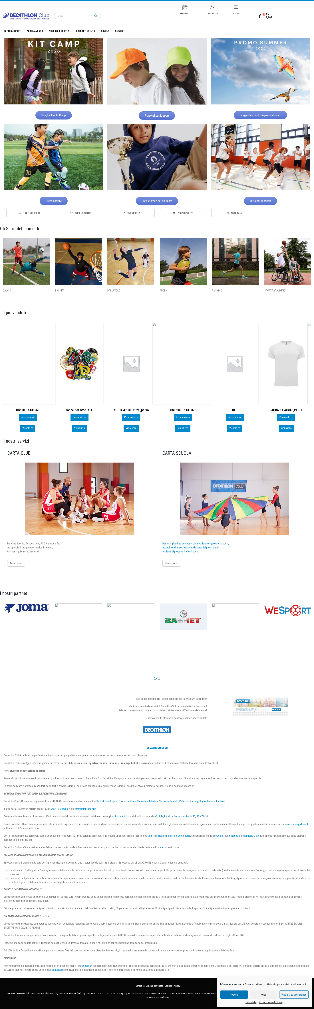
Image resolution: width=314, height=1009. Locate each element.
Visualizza (27, 428)
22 (194, 816)
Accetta (234, 994)
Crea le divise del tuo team (157, 201)
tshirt (150, 835)
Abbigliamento (35, 31)
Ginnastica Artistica (147, 801)
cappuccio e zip (250, 835)
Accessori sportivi (59, 31)
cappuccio (234, 835)
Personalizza (28, 417)
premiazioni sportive (85, 809)
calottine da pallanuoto (297, 824)
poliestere (171, 835)
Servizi (119, 31)
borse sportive (181, 816)
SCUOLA (105, 31)
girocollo (219, 835)
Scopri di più (16, 563)
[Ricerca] (96, 16)
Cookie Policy (251, 1002)
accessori (87, 965)
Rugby (203, 801)
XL (169, 816)
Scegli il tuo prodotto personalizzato (260, 115)
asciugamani (118, 816)
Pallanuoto (172, 801)
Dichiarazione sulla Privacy (271, 1002)
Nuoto (162, 801)
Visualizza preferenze (294, 994)
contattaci (57, 969)
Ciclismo (131, 801)
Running (194, 801)
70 (202, 816)
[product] (28, 363)
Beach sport (111, 801)
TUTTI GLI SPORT (12, 31)
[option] (29, 213)
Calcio (122, 801)
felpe (187, 835)
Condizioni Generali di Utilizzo (149, 986)
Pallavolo (184, 801)
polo (180, 835)
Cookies (168, 986)
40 (197, 816)
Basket (100, 801)
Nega (264, 994)
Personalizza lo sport (157, 115)
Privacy (177, 986)
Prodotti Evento (85, 31)
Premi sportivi (54, 201)
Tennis (210, 801)
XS (156, 816)
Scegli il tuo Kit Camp (53, 115)
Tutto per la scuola (260, 201)
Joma (160, 847)
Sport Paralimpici (59, 809)
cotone (160, 835)
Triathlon (220, 801)
